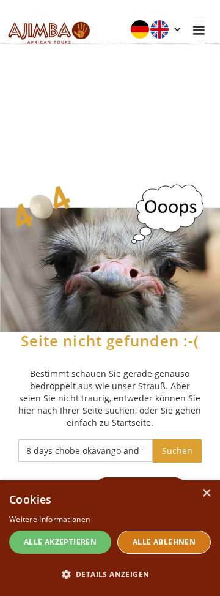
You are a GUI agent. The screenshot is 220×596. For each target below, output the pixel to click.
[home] (46, 30)
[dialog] (110, 538)
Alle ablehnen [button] (164, 542)
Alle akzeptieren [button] (60, 542)
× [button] (206, 493)
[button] (156, 29)
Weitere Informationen (49, 519)
